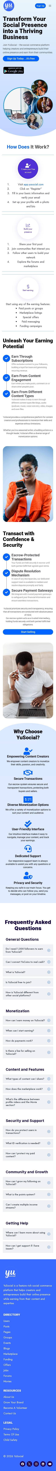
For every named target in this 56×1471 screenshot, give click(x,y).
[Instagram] (36, 1464)
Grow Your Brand (13, 1402)
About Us (8, 1397)
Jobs (5, 1370)
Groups (7, 1337)
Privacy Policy (11, 1429)
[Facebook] (22, 1464)
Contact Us (9, 1413)
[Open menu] (50, 5)
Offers (7, 1365)
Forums (7, 1376)
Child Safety (10, 1440)
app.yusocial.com (34, 184)
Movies (7, 1381)
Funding (7, 1359)
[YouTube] (50, 1464)
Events (7, 1343)
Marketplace (10, 1354)
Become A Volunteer (15, 1408)
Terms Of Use (11, 1434)
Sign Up (40, 5)
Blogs (6, 1348)
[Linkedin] (43, 1464)
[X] (29, 1464)
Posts (6, 1326)
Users (6, 1321)
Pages (6, 1332)
